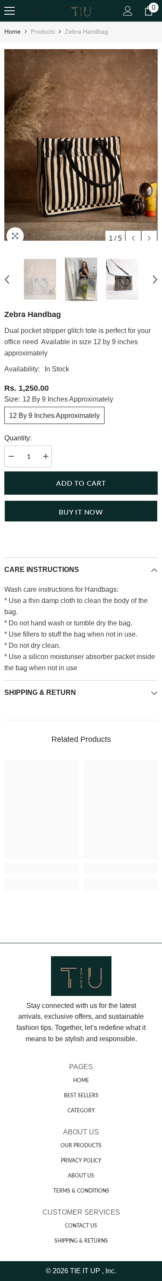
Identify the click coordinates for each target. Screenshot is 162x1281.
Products (43, 31)
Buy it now (81, 512)
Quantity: (18, 438)
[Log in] (128, 11)
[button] (133, 238)
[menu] (9, 11)
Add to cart (81, 483)
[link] (41, 868)
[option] (81, 145)
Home (12, 31)
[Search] (34, 11)
